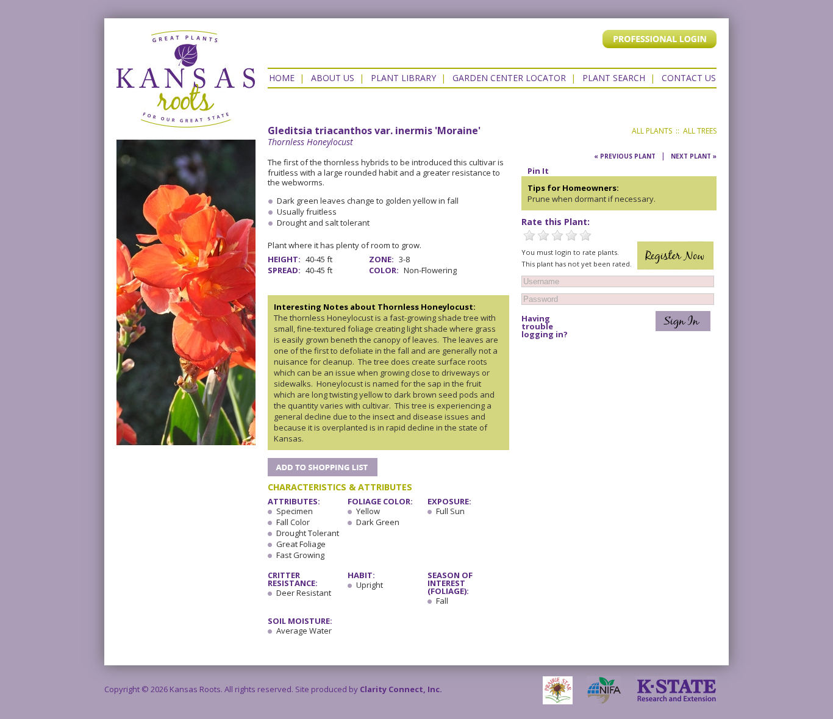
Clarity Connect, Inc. (401, 689)
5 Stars (585, 235)
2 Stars (543, 235)
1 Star (529, 235)
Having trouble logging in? (544, 326)
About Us (332, 78)
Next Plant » (694, 156)
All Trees (700, 131)
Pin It (538, 170)
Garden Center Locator (509, 78)
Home (282, 78)
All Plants (652, 131)
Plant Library (403, 78)
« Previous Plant (625, 156)
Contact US (689, 78)
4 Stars (571, 235)
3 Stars (557, 235)
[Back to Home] (186, 121)
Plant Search (613, 78)
